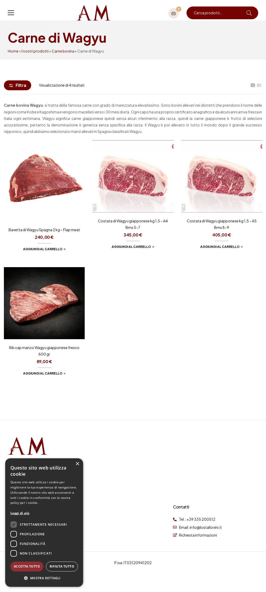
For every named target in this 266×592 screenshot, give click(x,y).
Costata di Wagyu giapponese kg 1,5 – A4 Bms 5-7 (133, 224)
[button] (44, 578)
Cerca (249, 13)
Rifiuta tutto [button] (62, 566)
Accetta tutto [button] (27, 566)
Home (13, 51)
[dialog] (44, 522)
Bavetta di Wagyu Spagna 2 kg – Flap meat (44, 229)
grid (253, 85)
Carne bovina (63, 51)
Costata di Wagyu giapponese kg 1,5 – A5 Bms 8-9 (222, 224)
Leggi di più (20, 513)
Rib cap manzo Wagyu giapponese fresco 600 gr (44, 350)
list (259, 85)
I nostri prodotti (35, 51)
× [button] (77, 464)
